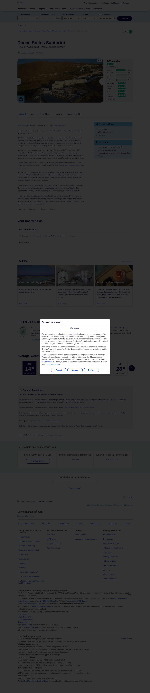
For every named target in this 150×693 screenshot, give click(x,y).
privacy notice (54, 364)
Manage (75, 370)
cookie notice (47, 362)
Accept (59, 370)
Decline (91, 370)
